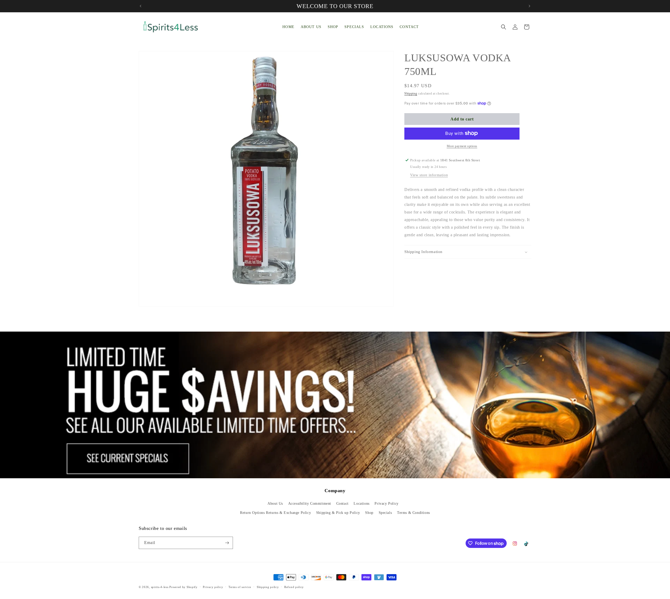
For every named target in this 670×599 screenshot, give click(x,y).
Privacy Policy (386, 503)
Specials (385, 513)
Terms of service (239, 587)
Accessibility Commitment (309, 503)
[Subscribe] (227, 543)
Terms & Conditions (413, 513)
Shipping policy (268, 587)
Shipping (410, 93)
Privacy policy (213, 587)
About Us (275, 503)
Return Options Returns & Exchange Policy (275, 513)
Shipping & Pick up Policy (338, 513)
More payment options (462, 146)
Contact (342, 503)
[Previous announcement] (140, 6)
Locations (361, 503)
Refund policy (294, 587)
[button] (503, 27)
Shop (369, 513)
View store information (429, 175)
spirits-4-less (160, 587)
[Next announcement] (529, 6)
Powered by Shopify (183, 587)
